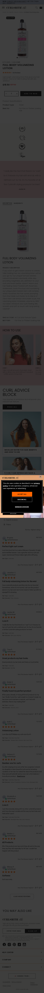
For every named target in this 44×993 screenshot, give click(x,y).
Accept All (22, 494)
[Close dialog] (40, 476)
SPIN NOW (13, 513)
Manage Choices (22, 507)
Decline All (22, 499)
